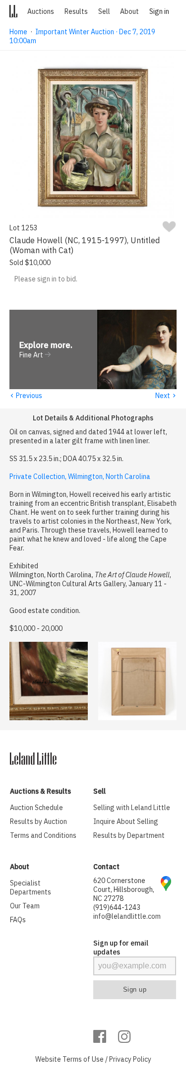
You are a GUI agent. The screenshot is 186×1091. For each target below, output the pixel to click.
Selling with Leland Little (131, 807)
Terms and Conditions (43, 835)
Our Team (25, 905)
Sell (104, 11)
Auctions (40, 11)
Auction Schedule (36, 807)
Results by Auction (38, 821)
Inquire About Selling (125, 821)
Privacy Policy (130, 1059)
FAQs (18, 919)
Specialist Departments (30, 887)
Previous (25, 395)
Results (76, 11)
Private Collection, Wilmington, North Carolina (79, 476)
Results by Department (129, 835)
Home (18, 31)
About (129, 11)
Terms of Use (83, 1059)
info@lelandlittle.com (127, 916)
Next (166, 395)
